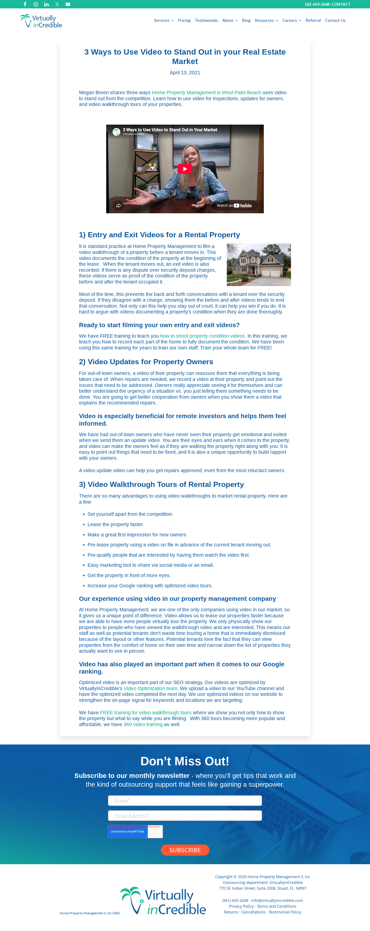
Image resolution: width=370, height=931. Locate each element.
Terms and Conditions (276, 906)
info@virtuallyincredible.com (277, 900)
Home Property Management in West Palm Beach (206, 92)
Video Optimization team (150, 688)
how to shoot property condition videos (202, 336)
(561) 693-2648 (235, 900)
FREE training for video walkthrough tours (146, 712)
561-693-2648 (317, 4)
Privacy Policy (241, 906)
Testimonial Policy (285, 912)
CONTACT (341, 4)
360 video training (143, 724)
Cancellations (253, 912)
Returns (231, 912)
